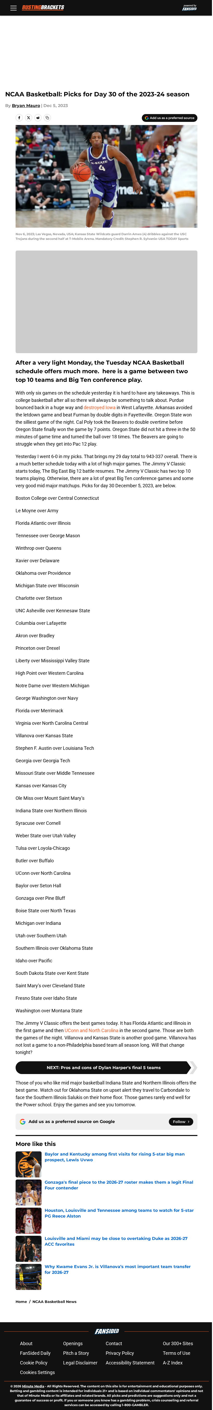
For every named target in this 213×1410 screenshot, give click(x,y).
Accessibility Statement (130, 1362)
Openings (73, 1343)
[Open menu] (13, 8)
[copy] (47, 117)
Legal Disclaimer (80, 1362)
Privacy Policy (120, 1353)
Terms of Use (176, 1353)
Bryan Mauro (26, 105)
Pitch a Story (76, 1353)
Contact (114, 1343)
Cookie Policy (34, 1362)
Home (21, 1301)
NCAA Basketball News (54, 1301)
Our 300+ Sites (178, 1343)
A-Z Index (173, 1362)
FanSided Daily (35, 1353)
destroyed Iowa (100, 407)
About (26, 1343)
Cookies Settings (37, 1372)
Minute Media (33, 1386)
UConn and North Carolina (91, 1030)
